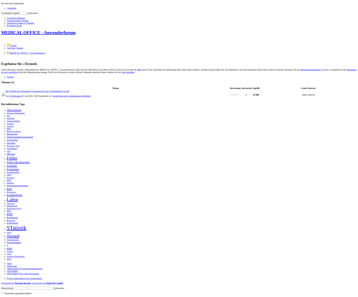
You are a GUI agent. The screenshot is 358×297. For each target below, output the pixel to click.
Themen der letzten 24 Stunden (20, 23)
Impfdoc (10, 183)
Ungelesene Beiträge (16, 18)
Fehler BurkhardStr (18, 162)
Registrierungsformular (310, 70)
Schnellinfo (12, 223)
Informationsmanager (17, 185)
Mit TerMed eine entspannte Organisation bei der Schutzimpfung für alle (37, 91)
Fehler (12, 158)
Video (9, 254)
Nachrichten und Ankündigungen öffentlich (71, 96)
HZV (9, 180)
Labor (12, 199)
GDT (9, 175)
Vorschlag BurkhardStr (16, 256)
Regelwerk (11, 220)
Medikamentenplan (14, 209)
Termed (13, 236)
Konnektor (11, 192)
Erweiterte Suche (14, 25)
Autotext (10, 126)
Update (10, 251)
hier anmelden (128, 72)
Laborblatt (11, 204)
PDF (9, 211)
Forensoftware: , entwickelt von (32, 283)
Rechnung (12, 217)
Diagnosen (12, 134)
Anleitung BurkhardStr (16, 113)
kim (9, 189)
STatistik (16, 228)
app (8, 115)
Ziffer (9, 259)
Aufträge (10, 124)
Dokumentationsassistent (20, 137)
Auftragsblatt (13, 121)
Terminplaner (14, 242)
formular (12, 165)
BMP (9, 129)
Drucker (11, 143)
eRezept (11, 154)
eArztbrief (12, 148)
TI (7, 245)
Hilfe (139, 70)
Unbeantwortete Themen (18, 20)
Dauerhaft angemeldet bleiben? (18, 293)
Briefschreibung (14, 131)
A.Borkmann (15, 96)
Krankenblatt (14, 195)
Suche (9, 232)
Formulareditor (13, 172)
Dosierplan (12, 140)
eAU (9, 151)
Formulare (13, 169)
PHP (10, 214)
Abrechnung (14, 110)
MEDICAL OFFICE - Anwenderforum (38, 32)
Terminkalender (13, 240)
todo (9, 248)
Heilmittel (10, 178)
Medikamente (12, 206)
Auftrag (10, 118)
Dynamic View (13, 146)
